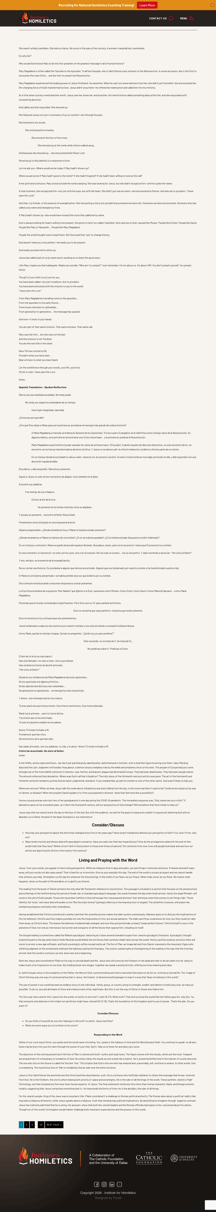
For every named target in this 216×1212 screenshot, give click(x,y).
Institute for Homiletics (40, 17)
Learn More (147, 5)
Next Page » (54, 1125)
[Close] (212, 5)
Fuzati (117, 1197)
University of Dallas (114, 1162)
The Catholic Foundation (106, 1158)
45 (42, 1124)
